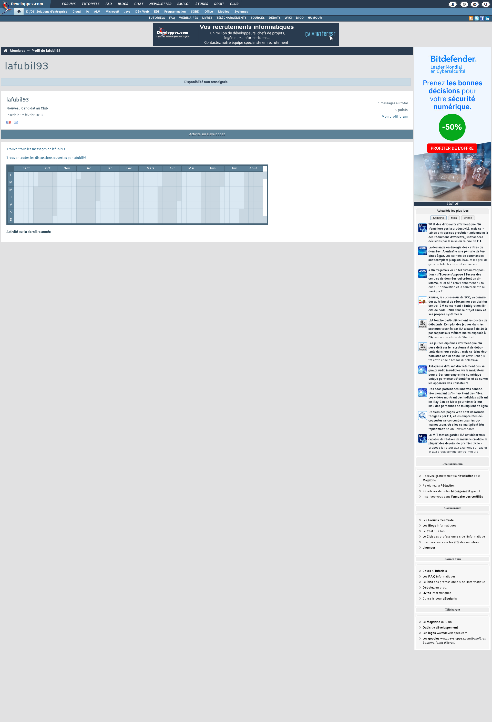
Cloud (77, 12)
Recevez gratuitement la (448, 476)
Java (127, 12)
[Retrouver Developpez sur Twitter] (477, 18)
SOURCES (258, 18)
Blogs (122, 4)
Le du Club (437, 622)
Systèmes (241, 12)
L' (429, 548)
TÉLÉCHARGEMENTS (232, 18)
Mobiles (223, 12)
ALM (97, 12)
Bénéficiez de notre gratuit (451, 491)
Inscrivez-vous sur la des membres (451, 542)
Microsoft (112, 12)
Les (438, 520)
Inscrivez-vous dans (453, 497)
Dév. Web (142, 12)
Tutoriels (90, 4)
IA (87, 12)
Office (208, 12)
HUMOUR (315, 18)
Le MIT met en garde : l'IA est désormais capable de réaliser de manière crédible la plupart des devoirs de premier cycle (457, 443)
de (440, 628)
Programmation (175, 12)
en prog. (435, 588)
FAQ (108, 4)
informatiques (437, 593)
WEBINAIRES (188, 18)
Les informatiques (439, 526)
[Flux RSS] (471, 18)
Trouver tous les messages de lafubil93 (35, 149)
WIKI (288, 18)
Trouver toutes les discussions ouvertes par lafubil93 (46, 158)
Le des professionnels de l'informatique (454, 537)
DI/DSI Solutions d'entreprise (46, 12)
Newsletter (160, 4)
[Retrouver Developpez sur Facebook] (482, 18)
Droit (218, 4)
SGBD (195, 12)
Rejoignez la (439, 486)
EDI (156, 12)
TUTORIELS (157, 18)
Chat (139, 4)
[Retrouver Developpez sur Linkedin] (487, 18)
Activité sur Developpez (207, 134)
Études (201, 4)
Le (428, 531)
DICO (300, 18)
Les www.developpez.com (445, 633)
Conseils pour (440, 599)
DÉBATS (275, 18)
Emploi (183, 4)
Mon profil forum (395, 117)
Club (234, 4)
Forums (68, 4)
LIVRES (207, 18)
